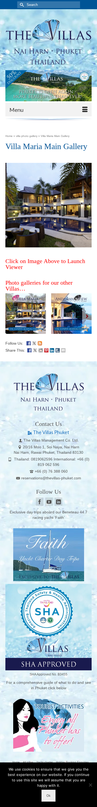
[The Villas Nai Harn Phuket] (48, 41)
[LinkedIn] (58, 501)
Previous (10, 316)
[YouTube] (49, 501)
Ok (48, 795)
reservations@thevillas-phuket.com (51, 478)
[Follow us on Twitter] (34, 343)
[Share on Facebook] (29, 350)
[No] (90, 785)
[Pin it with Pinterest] (46, 350)
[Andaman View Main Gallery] (71, 313)
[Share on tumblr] (58, 350)
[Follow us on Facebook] (28, 343)
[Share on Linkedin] (52, 350)
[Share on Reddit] (41, 350)
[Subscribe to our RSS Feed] (40, 343)
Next (87, 316)
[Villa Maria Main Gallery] (25, 313)
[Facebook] (39, 501)
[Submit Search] (21, 4)
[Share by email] (63, 350)
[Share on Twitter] (35, 350)
